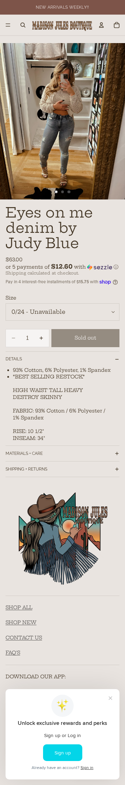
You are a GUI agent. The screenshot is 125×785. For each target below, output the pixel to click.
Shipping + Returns (26, 469)
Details (14, 359)
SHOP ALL (19, 607)
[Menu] (8, 25)
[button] (62, 266)
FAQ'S (13, 653)
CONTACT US (24, 638)
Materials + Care (24, 453)
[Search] (23, 25)
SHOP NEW (21, 623)
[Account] (101, 25)
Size (11, 298)
